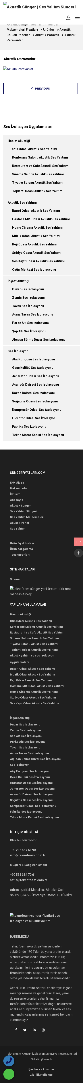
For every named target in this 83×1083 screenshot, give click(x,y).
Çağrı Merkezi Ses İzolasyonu (34, 269)
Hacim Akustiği (19, 141)
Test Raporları (20, 554)
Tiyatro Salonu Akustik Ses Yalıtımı (38, 182)
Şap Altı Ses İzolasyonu (29, 331)
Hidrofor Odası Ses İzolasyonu (34, 418)
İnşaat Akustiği (18, 281)
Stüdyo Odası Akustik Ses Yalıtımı (37, 252)
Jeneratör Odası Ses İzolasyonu (35, 376)
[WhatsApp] (8, 1074)
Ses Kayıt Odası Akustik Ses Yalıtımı (38, 261)
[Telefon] (8, 1060)
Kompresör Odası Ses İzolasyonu (36, 409)
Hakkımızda (18, 488)
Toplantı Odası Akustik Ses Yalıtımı (37, 191)
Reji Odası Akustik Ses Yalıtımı (34, 244)
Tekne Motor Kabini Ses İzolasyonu (38, 435)
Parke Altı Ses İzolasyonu (31, 323)
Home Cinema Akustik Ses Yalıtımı (37, 227)
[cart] (68, 18)
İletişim (15, 494)
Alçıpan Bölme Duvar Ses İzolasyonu (39, 339)
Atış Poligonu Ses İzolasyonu (33, 359)
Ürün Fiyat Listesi (22, 543)
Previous (42, 88)
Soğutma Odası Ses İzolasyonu (35, 401)
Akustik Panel (19, 522)
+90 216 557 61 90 (23, 850)
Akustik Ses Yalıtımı (22, 202)
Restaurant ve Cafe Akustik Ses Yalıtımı (40, 166)
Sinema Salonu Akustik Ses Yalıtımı (38, 174)
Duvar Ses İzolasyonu (28, 289)
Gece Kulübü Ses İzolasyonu (32, 367)
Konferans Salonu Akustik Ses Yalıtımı (40, 157)
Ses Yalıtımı (18, 528)
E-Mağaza (17, 482)
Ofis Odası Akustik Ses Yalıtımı (34, 149)
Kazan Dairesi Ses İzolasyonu (34, 393)
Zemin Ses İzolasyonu (28, 297)
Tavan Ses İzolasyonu (28, 306)
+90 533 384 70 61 (23, 874)
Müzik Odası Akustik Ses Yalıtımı (36, 236)
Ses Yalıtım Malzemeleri (27, 517)
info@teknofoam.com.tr (28, 855)
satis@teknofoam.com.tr (28, 880)
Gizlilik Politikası (41, 1074)
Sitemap (15, 579)
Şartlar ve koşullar (41, 1069)
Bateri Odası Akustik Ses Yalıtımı (36, 210)
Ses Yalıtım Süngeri (23, 511)
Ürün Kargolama (21, 549)
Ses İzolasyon (18, 351)
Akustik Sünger (20, 505)
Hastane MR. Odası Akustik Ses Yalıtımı (41, 219)
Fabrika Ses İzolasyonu (29, 426)
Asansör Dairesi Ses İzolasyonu (35, 384)
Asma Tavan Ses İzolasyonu (32, 314)
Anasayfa (16, 499)
